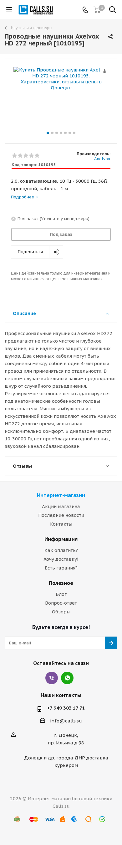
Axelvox (102, 158)
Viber (51, 678)
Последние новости (61, 515)
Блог (61, 594)
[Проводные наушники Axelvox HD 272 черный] (61, 98)
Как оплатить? (61, 550)
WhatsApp (67, 678)
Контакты (61, 524)
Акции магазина (61, 506)
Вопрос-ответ (61, 603)
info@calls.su (66, 721)
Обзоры (61, 612)
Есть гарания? (61, 568)
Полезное (61, 583)
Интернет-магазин (61, 495)
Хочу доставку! (61, 559)
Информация (61, 539)
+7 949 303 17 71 (66, 708)
